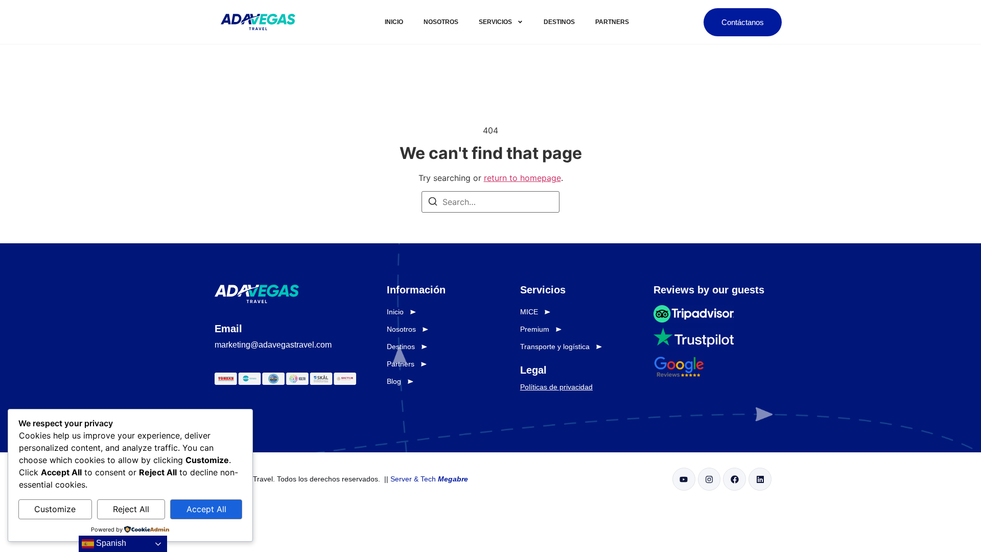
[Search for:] (490, 202)
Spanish (110, 543)
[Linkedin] (760, 479)
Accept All (206, 509)
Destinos (559, 22)
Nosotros (441, 22)
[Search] (432, 203)
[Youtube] (683, 479)
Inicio (394, 22)
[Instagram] (709, 479)
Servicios (495, 22)
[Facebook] (734, 479)
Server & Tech (429, 479)
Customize (55, 509)
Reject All (131, 509)
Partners (612, 22)
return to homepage (522, 178)
